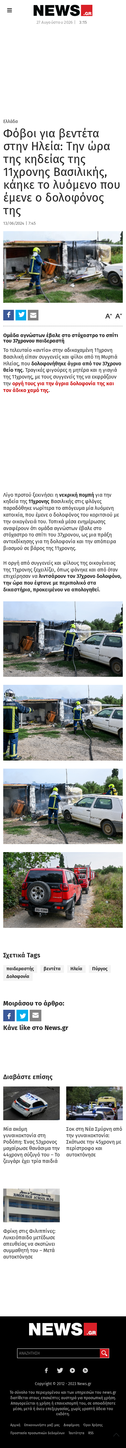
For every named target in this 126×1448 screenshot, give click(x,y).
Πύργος (100, 969)
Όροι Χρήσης (93, 1425)
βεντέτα (52, 969)
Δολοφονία (17, 976)
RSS (90, 1433)
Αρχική (15, 1425)
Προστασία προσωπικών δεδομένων (37, 1433)
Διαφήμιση (71, 1425)
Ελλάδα (10, 121)
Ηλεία (76, 969)
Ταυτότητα (76, 1433)
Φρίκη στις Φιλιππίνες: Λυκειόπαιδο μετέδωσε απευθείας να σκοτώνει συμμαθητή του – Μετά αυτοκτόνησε (29, 1244)
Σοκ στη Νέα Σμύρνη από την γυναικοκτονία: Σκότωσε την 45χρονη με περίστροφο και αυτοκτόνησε (94, 1142)
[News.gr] (63, 10)
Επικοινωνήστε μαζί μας (42, 1425)
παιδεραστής (20, 969)
